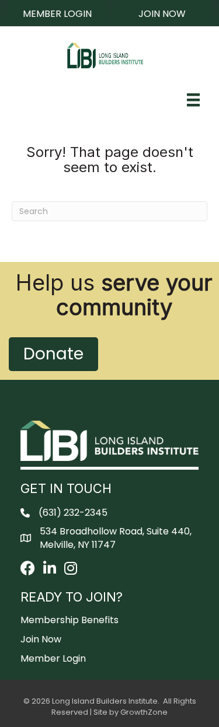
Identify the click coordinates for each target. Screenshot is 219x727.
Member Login (53, 658)
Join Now (40, 639)
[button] (57, 13)
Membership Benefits (69, 620)
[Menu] (193, 100)
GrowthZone (144, 712)
